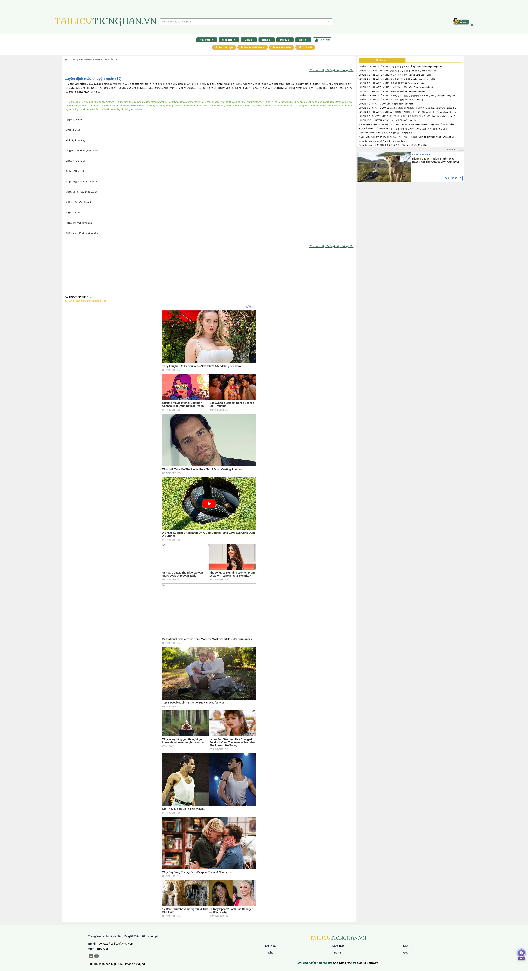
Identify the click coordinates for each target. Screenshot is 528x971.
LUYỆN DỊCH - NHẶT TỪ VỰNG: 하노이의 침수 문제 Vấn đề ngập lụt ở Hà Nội (395, 75)
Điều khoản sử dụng (131, 963)
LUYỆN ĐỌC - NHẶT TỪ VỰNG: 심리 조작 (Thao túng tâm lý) (387, 120)
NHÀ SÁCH (325, 39)
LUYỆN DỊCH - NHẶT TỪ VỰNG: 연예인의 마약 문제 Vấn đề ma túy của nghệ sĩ (396, 87)
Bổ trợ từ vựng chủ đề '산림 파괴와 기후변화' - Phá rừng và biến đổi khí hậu (393, 145)
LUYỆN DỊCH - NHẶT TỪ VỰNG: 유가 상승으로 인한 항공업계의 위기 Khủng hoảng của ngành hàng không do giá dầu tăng (408, 95)
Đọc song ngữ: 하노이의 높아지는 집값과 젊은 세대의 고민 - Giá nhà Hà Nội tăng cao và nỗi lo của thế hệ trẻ (406, 124)
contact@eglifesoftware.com (116, 943)
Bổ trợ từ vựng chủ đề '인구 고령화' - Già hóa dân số (383, 141)
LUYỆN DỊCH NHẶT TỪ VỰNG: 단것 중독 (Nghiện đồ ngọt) (386, 104)
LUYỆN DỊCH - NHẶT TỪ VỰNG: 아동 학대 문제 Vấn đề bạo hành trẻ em (392, 91)
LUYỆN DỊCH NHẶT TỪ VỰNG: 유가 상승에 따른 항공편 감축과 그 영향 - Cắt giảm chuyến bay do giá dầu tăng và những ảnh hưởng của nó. (407, 116)
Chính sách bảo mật (103, 963)
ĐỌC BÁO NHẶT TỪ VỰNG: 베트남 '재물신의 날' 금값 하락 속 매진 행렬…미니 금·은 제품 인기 (403, 128)
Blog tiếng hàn (254, 47)
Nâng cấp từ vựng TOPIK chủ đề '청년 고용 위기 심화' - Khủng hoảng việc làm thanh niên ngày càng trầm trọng (406, 137)
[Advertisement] (22, 72)
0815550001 (103, 949)
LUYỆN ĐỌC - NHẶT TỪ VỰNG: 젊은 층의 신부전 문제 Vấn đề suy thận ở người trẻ (397, 71)
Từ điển (307, 47)
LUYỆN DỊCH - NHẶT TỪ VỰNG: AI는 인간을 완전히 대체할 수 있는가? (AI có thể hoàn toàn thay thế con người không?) (407, 112)
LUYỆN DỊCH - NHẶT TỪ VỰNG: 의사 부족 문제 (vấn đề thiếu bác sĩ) (391, 99)
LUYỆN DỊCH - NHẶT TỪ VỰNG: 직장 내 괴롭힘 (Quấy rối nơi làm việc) (392, 83)
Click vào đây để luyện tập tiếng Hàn (331, 70)
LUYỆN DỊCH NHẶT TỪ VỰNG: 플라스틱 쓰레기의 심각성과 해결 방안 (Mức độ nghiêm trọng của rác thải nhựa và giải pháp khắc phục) (407, 108)
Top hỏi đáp (283, 47)
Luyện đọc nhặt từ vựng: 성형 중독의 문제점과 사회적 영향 (386, 132)
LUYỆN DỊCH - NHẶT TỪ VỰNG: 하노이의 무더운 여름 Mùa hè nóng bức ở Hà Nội (397, 79)
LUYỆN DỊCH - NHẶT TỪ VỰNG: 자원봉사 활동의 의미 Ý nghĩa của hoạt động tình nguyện (400, 66)
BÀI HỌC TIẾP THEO (85, 299)
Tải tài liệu (225, 47)
